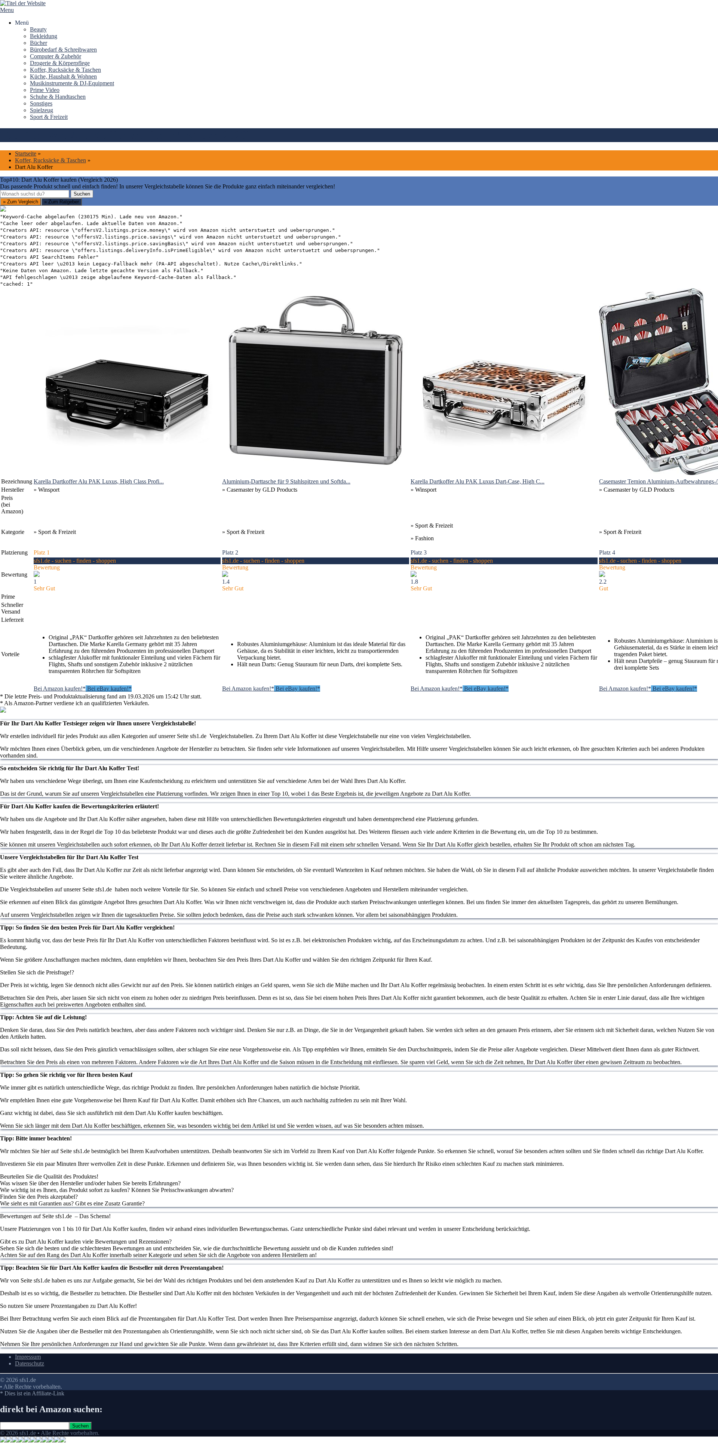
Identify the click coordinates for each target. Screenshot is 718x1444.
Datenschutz (29, 1363)
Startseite (25, 153)
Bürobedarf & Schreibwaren (63, 49)
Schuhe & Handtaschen (58, 96)
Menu (7, 10)
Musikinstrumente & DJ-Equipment (72, 83)
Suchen (82, 194)
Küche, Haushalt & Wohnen (63, 76)
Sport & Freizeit (49, 117)
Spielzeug (41, 110)
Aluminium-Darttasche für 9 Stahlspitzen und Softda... (286, 481)
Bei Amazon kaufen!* (60, 688)
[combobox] (34, 194)
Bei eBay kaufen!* (109, 688)
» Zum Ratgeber (61, 202)
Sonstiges (41, 103)
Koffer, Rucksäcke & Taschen (65, 70)
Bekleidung (43, 36)
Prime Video (44, 90)
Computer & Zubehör (55, 56)
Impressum (28, 1357)
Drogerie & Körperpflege (60, 63)
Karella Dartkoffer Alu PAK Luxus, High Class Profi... (99, 481)
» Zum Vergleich (20, 202)
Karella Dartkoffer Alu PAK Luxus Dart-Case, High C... (477, 481)
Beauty (38, 29)
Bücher (38, 43)
